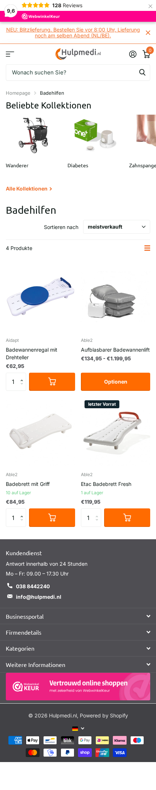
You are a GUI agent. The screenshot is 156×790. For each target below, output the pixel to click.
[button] (23, 375)
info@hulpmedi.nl (38, 597)
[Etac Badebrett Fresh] (115, 431)
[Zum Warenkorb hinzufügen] (52, 382)
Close (148, 33)
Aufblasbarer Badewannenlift (115, 350)
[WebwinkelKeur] (78, 686)
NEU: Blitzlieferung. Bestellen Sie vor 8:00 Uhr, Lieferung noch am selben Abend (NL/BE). (73, 32)
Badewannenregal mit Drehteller (31, 353)
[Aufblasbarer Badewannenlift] (115, 296)
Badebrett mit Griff (28, 484)
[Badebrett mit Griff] (40, 431)
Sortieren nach (61, 227)
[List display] (147, 248)
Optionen (115, 381)
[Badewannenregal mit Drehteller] (40, 296)
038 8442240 (33, 586)
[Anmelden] (132, 54)
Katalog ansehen (10, 54)
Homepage (18, 93)
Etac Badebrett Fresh (106, 484)
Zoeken (142, 72)
